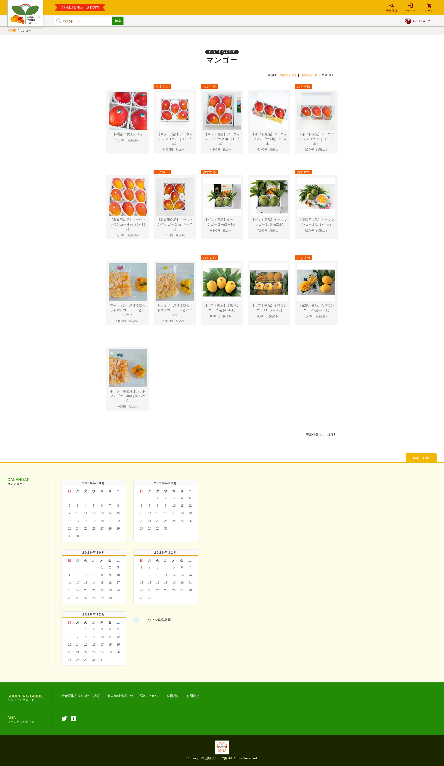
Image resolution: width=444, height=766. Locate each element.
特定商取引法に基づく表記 (81, 696)
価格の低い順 (287, 75)
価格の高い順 (309, 75)
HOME (11, 30)
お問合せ (192, 696)
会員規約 (172, 696)
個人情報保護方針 (120, 696)
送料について (150, 696)
